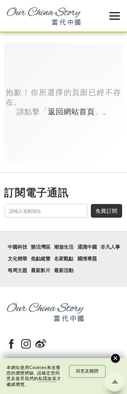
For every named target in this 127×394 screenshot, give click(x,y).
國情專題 (87, 258)
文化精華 (17, 258)
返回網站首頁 (71, 111)
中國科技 (17, 247)
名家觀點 (64, 258)
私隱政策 (47, 378)
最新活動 (64, 270)
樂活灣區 (40, 247)
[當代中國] (47, 16)
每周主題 (17, 270)
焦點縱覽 (40, 258)
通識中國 (87, 247)
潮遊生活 (64, 247)
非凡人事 (110, 247)
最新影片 (40, 270)
